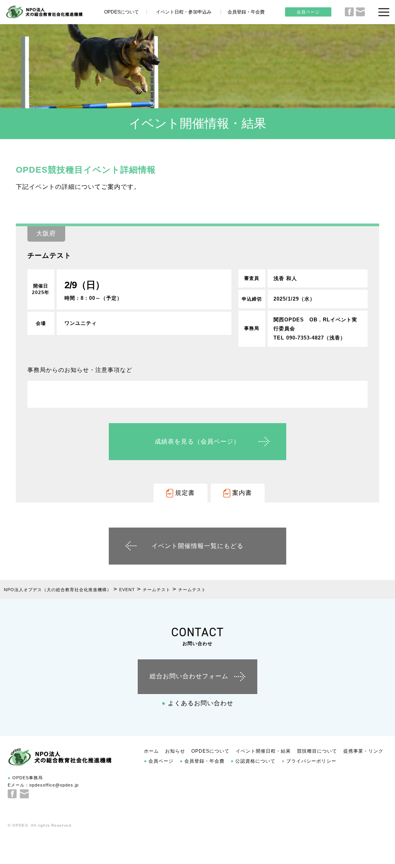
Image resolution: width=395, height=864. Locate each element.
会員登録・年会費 (246, 12)
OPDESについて (121, 12)
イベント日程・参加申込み (183, 12)
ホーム (151, 751)
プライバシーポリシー (309, 761)
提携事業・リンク (363, 751)
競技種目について (317, 751)
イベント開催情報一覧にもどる (197, 546)
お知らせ (175, 751)
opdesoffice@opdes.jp (54, 785)
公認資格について (253, 761)
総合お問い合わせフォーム (189, 676)
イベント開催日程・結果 (263, 751)
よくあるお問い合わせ (197, 703)
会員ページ (308, 12)
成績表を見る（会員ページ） (197, 441)
